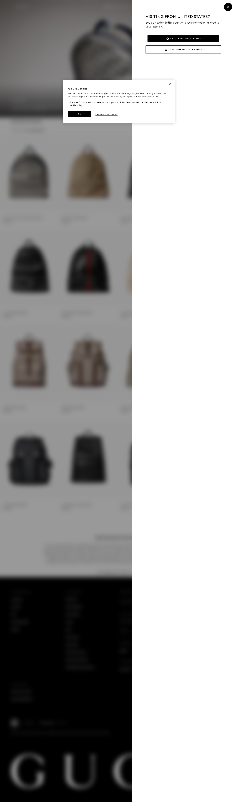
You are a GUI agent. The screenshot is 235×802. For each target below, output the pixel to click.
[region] (119, 101)
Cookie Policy (76, 105)
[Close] (228, 7)
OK (79, 114)
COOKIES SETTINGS (106, 114)
